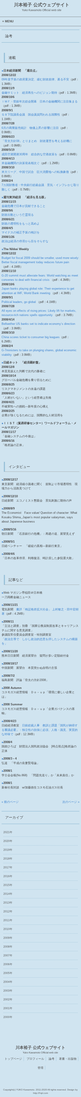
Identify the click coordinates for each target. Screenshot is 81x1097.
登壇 (40, 1067)
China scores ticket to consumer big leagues (31, 337)
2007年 (7, 955)
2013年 (7, 902)
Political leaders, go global (19, 302)
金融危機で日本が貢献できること (23, 206)
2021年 (7, 832)
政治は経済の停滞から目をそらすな (25, 241)
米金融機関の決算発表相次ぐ (21, 163)
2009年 (7, 937)
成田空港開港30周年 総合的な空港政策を (29, 154)
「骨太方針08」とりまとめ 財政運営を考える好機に (37, 141)
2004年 (7, 981)
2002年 (7, 999)
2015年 (7, 885)
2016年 (7, 876)
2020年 (7, 841)
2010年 (7, 929)
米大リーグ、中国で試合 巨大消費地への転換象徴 (35, 172)
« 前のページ (10, 802)
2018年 (7, 858)
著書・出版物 (67, 1058)
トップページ (13, 1058)
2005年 (7, 973)
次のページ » (70, 802)
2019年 (7, 849)
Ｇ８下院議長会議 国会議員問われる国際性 (31, 114)
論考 (51, 1058)
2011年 (7, 920)
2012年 (7, 911)
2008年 (7, 946)
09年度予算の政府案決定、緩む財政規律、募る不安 (35, 79)
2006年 (7, 964)
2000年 (7, 1017)
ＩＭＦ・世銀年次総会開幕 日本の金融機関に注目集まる (40, 101)
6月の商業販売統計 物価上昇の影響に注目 (30, 128)
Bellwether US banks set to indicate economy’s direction (38, 323)
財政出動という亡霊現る (18, 214)
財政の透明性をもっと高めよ (21, 223)
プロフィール (35, 1058)
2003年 (7, 990)
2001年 (7, 1008)
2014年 (7, 893)
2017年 (7, 867)
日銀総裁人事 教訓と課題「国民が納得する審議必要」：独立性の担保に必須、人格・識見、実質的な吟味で (40, 730)
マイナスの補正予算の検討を (21, 232)
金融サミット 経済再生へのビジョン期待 (29, 92)
